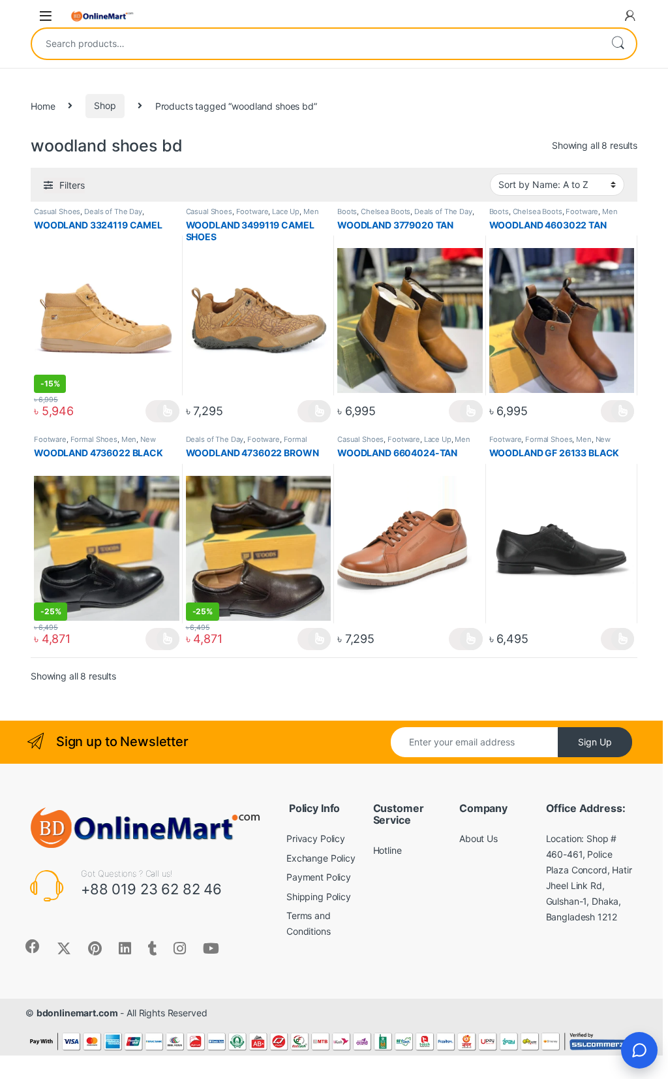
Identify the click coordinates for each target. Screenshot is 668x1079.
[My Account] (630, 15)
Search (618, 44)
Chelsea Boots (385, 211)
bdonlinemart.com (77, 1012)
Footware (252, 211)
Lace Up (285, 211)
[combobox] (316, 44)
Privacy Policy (315, 838)
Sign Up (595, 741)
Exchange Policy (321, 858)
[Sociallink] (32, 946)
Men (311, 211)
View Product (162, 411)
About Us (478, 838)
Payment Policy (318, 877)
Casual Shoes (57, 211)
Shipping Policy (318, 896)
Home (43, 105)
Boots (347, 211)
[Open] (46, 16)
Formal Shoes (93, 439)
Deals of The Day (113, 211)
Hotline (387, 850)
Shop (104, 105)
